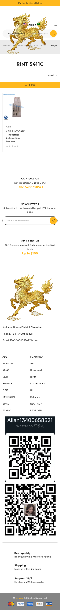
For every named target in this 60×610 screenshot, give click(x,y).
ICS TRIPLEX (37, 383)
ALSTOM (7, 363)
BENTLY (7, 383)
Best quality (22, 553)
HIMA (33, 376)
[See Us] (18, 347)
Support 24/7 (23, 578)
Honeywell (36, 370)
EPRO (6, 403)
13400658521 (33, 187)
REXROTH (36, 410)
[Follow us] (10, 347)
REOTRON (36, 403)
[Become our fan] (3, 347)
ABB (8, 126)
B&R (5, 376)
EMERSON (8, 397)
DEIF (5, 390)
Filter (32, 84)
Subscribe (53, 220)
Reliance (35, 397)
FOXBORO (36, 356)
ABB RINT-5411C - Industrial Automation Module (16, 136)
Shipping (20, 565)
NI (31, 390)
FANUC (6, 410)
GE (32, 363)
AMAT (5, 370)
